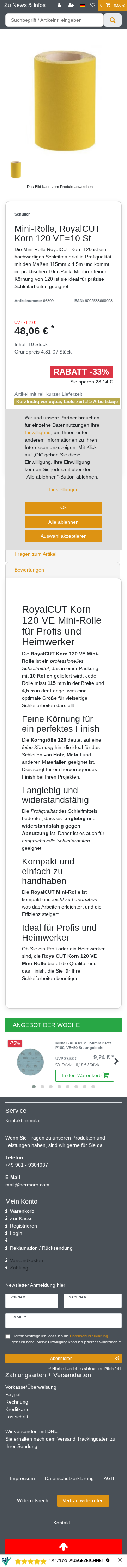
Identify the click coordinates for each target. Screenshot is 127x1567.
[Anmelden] (60, 5)
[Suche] (113, 20)
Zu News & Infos (25, 5)
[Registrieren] (72, 5)
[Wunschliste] (93, 5)
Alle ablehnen (63, 522)
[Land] (83, 5)
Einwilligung (38, 432)
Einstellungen (64, 489)
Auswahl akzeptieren (64, 536)
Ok (63, 507)
